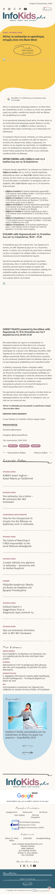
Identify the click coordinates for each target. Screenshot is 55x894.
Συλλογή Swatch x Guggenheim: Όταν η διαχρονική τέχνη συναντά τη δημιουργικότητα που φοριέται (19, 609)
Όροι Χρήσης (19, 815)
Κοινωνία (6, 662)
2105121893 (27, 838)
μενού (47, 9)
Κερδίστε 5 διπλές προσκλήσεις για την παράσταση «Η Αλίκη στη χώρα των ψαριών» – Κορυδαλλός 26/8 (25, 735)
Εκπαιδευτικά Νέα (9, 673)
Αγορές (5, 33)
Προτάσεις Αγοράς (15, 33)
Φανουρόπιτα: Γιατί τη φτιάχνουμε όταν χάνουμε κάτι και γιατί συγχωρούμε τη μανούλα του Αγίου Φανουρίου (25, 667)
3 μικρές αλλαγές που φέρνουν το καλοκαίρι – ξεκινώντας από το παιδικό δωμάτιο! (19, 565)
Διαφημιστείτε (11, 812)
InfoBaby (6, 581)
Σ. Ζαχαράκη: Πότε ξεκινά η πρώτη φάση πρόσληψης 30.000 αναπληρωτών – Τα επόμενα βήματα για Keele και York (26, 678)
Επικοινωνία (27, 812)
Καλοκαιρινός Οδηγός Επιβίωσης (15, 515)
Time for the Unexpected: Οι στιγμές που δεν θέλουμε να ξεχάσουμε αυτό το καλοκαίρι (18, 521)
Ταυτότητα (43, 812)
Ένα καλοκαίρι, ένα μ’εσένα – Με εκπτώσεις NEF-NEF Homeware (18, 499)
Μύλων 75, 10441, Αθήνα (11, 839)
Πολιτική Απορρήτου (35, 816)
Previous (27, 746)
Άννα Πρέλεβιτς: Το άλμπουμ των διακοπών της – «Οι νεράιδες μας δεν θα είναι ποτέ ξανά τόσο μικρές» (25, 656)
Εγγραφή (27, 884)
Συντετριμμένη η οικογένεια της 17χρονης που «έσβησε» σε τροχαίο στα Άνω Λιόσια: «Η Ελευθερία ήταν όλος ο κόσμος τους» (26, 689)
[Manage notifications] (49, 888)
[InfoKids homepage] (24, 16)
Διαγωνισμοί (12, 699)
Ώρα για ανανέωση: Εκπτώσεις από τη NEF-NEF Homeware (19, 632)
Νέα (4, 684)
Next (27, 753)
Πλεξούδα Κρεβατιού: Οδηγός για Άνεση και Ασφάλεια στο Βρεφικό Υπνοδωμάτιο (18, 587)
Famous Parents (9, 651)
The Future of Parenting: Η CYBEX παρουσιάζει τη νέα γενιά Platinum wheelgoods (17, 543)
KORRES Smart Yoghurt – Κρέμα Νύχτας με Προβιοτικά (18, 477)
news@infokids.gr (43, 838)
